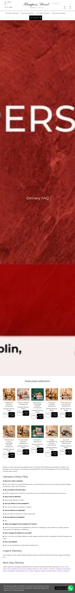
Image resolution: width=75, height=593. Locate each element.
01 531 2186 (8, 7)
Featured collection (37, 381)
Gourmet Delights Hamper (66, 440)
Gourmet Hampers (27, 13)
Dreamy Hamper (23, 402)
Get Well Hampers (42, 13)
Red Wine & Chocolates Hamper (37, 404)
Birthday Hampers (12, 13)
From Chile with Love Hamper (66, 403)
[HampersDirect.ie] (36, 5)
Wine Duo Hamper (51, 403)
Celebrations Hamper (9, 403)
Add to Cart (12, 414)
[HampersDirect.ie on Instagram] (9, 2)
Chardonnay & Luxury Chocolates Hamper (9, 442)
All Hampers (34, 18)
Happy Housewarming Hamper (51, 441)
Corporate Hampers (59, 13)
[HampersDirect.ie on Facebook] (6, 2)
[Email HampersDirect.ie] (6, 4)
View (5, 414)
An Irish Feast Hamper (23, 440)
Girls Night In (37, 440)
